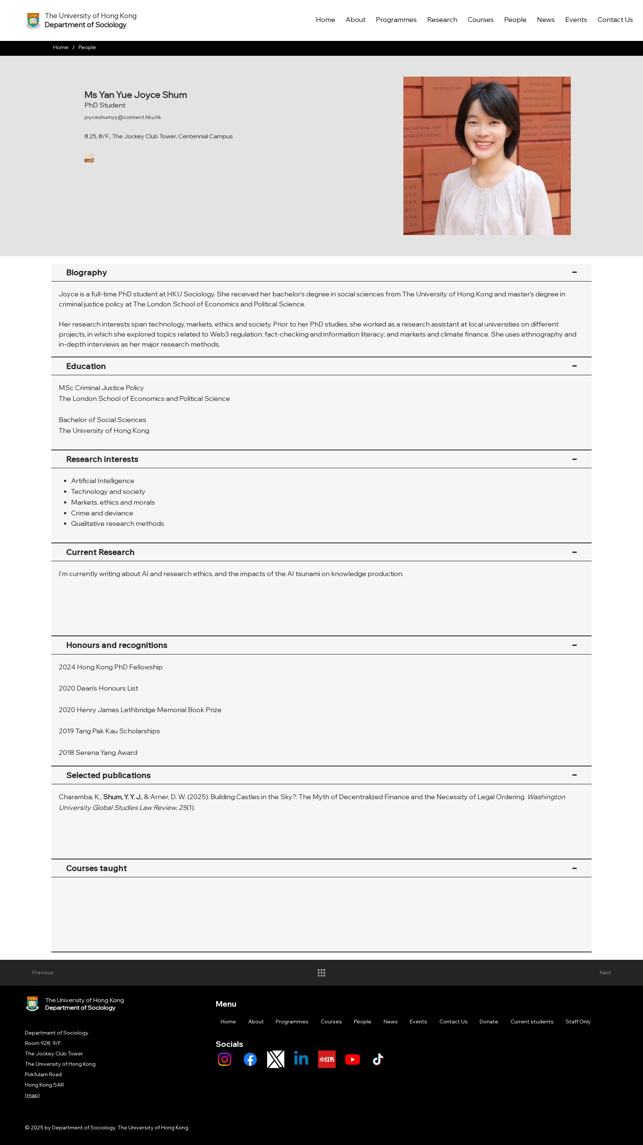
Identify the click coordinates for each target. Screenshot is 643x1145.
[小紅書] (327, 1059)
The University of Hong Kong (91, 15)
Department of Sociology (86, 24)
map (32, 1095)
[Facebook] (250, 1059)
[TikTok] (378, 1059)
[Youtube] (352, 1059)
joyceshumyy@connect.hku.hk (122, 117)
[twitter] (275, 1059)
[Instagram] (224, 1059)
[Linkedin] (301, 1059)
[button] (121, 157)
